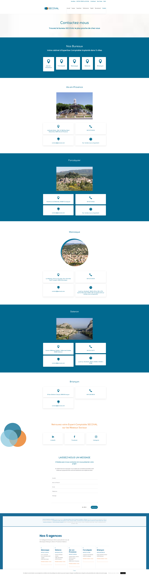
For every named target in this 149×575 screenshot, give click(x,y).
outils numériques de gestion (58, 522)
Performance (86, 8)
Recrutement (98, 8)
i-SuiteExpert (93, 1)
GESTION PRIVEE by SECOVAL (82, 1)
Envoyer (94, 507)
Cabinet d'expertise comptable (48, 519)
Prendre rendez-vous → (46, 562)
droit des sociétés (72, 520)
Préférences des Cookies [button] (113, 573)
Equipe (73, 8)
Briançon (85, 519)
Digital (91, 8)
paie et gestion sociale (64, 520)
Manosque (66, 519)
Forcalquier (81, 519)
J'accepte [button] (123, 573)
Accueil (68, 8)
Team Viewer (99, 1)
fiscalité (58, 520)
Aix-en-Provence (75, 519)
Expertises (78, 8)
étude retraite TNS (99, 520)
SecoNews (73, 1)
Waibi (104, 1)
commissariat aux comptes (82, 520)
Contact (104, 8)
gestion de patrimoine (91, 520)
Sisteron (69, 519)
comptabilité (54, 520)
